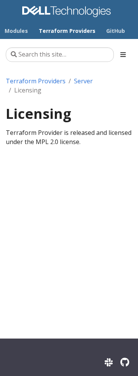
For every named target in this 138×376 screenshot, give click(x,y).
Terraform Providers (36, 81)
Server (83, 81)
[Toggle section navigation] (123, 54)
